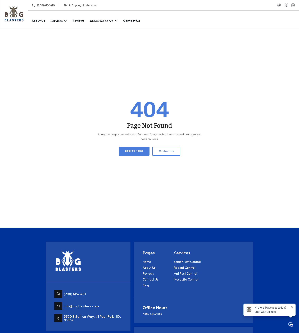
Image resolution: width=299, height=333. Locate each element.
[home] (14, 14)
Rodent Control (184, 268)
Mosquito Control (186, 279)
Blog (146, 285)
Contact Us (131, 21)
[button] (59, 21)
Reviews (78, 21)
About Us (38, 21)
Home (147, 262)
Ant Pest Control (185, 274)
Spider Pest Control (187, 262)
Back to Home (134, 150)
